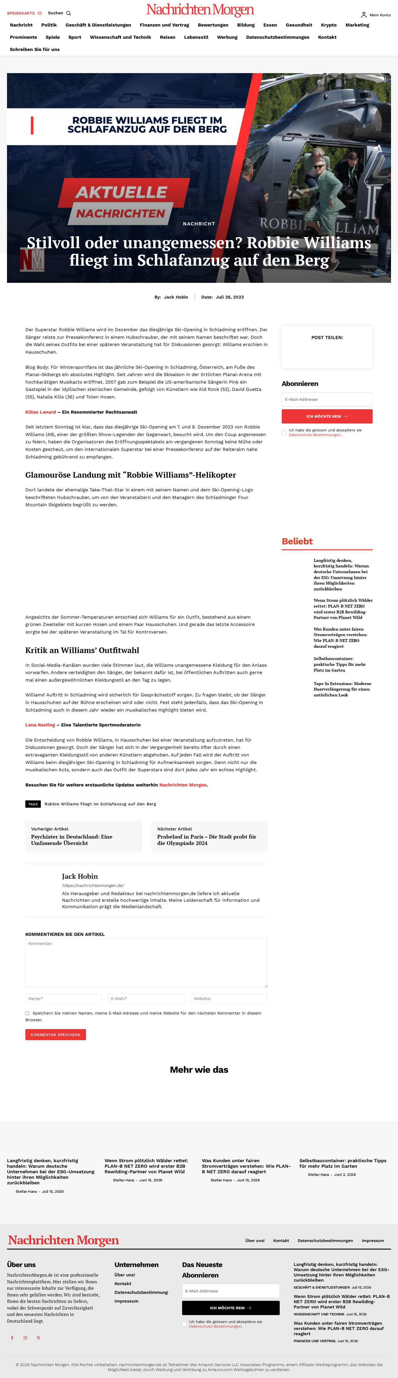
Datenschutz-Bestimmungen (315, 435)
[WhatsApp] (340, 352)
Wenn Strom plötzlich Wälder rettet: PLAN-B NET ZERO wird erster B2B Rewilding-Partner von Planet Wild (343, 608)
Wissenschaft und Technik (319, 1314)
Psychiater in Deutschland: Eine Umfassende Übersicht (71, 840)
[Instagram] (25, 1338)
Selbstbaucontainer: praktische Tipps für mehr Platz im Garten (340, 664)
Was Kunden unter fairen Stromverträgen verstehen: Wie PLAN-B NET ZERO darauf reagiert (341, 637)
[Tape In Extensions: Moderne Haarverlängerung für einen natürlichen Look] (295, 689)
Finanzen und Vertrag (315, 1341)
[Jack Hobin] (39, 890)
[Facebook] (300, 352)
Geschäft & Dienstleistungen (322, 1287)
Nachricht (199, 223)
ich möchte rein (324, 416)
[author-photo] (11, 1191)
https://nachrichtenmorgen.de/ (93, 885)
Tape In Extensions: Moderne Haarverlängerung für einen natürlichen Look (342, 689)
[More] (354, 352)
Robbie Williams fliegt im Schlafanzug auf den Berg (100, 804)
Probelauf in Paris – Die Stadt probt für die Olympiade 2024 (206, 840)
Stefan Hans (26, 1191)
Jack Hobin (176, 297)
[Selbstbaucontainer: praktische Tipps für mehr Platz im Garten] (295, 664)
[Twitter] (313, 352)
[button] (60, 13)
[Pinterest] (327, 352)
